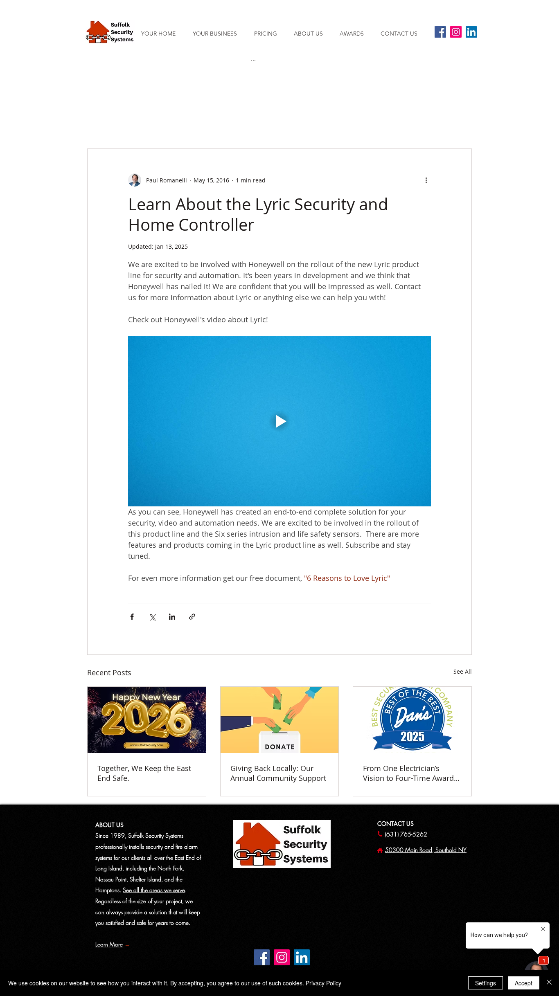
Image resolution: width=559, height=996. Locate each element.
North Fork (170, 868)
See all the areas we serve (154, 890)
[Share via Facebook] (132, 617)
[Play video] (279, 421)
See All (462, 671)
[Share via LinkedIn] (172, 617)
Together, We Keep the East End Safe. (144, 773)
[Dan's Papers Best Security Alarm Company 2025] (412, 720)
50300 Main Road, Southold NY (426, 850)
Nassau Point (110, 879)
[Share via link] (192, 617)
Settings (485, 983)
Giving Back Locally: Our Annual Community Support (278, 773)
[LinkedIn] (471, 32)
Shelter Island (145, 879)
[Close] (549, 982)
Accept (523, 983)
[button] (313, 33)
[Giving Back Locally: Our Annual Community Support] (280, 720)
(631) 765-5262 (406, 834)
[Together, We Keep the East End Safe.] (147, 720)
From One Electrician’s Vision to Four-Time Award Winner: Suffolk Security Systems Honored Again (408, 773)
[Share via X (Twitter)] (152, 617)
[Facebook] (440, 32)
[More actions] (426, 180)
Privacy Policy (323, 983)
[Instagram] (456, 32)
